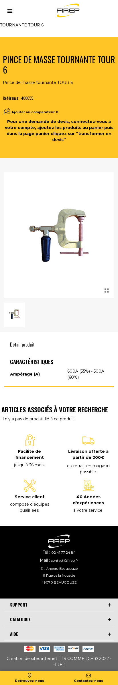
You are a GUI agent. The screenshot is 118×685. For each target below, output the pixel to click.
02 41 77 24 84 (63, 552)
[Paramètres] (9, 10)
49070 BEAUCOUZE (59, 582)
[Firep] (67, 10)
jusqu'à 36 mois (29, 464)
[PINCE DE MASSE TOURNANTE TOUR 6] (106, 290)
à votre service (88, 510)
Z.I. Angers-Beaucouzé (59, 568)
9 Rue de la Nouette (59, 575)
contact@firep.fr (64, 560)
